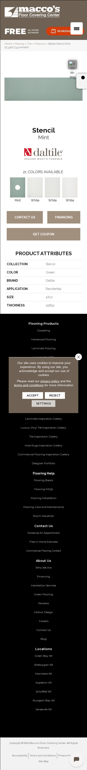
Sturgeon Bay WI (44, 700)
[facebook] (39, 722)
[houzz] (47, 722)
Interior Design (43, 612)
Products (40, 43)
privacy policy (49, 381)
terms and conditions (29, 385)
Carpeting (43, 330)
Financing (64, 217)
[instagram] (54, 722)
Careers (43, 621)
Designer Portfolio (43, 463)
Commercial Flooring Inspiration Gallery (43, 454)
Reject (54, 395)
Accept (33, 395)
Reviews (43, 603)
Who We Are (43, 567)
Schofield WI (43, 691)
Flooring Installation (43, 498)
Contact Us (24, 217)
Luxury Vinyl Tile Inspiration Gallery (43, 427)
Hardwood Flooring (43, 339)
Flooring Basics (43, 480)
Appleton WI (43, 682)
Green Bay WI (43, 655)
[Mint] (17, 187)
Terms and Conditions (43, 755)
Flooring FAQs (43, 489)
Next (80, 186)
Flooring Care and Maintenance (43, 507)
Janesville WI (43, 709)
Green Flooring (43, 594)
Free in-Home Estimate (43, 541)
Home (8, 43)
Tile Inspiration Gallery (43, 436)
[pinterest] (31, 722)
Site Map (43, 761)
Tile (29, 43)
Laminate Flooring (44, 348)
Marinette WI (43, 673)
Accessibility (19, 755)
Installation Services (43, 585)
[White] (35, 187)
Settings (43, 403)
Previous (6, 186)
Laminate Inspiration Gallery (43, 418)
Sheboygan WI (43, 664)
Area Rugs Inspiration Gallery (43, 445)
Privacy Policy (66, 755)
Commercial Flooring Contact (43, 550)
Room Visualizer (43, 515)
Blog (44, 639)
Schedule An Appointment (43, 532)
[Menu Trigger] (76, 28)
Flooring (19, 43)
